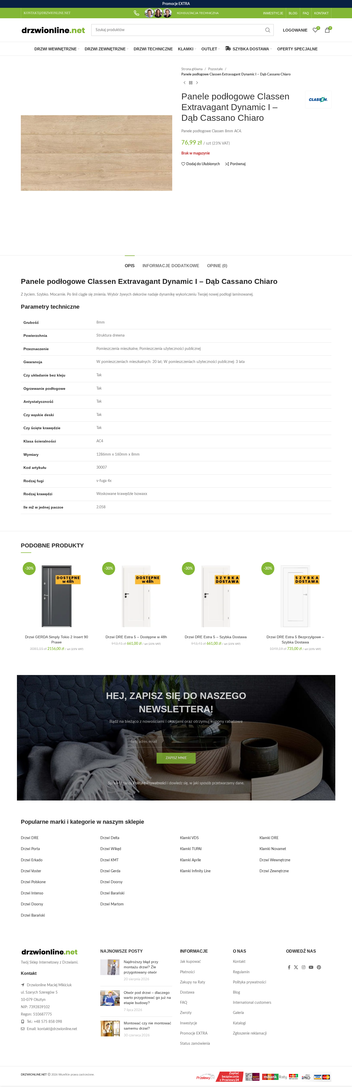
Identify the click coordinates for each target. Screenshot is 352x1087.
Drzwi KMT (109, 860)
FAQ (183, 1003)
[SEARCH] (268, 30)
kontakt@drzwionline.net (57, 1029)
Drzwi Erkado (31, 860)
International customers (252, 1003)
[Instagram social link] (303, 967)
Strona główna (191, 69)
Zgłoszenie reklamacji (250, 1033)
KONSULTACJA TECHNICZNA (198, 13)
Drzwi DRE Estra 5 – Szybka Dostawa (216, 637)
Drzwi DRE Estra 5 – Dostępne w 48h (136, 637)
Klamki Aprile (190, 860)
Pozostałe (215, 69)
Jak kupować (190, 962)
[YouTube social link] (311, 967)
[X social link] (296, 967)
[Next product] (197, 83)
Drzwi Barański (33, 915)
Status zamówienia (195, 1044)
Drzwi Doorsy (32, 904)
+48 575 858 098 (48, 1022)
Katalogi (239, 1023)
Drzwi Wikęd (110, 849)
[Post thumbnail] (110, 970)
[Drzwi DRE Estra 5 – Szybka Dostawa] (216, 596)
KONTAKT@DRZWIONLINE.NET (47, 13)
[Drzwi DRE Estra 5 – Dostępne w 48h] (136, 596)
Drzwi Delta (109, 838)
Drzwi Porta (30, 849)
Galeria (238, 1013)
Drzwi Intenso (32, 893)
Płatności (187, 972)
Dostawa (187, 992)
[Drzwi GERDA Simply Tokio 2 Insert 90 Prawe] (57, 596)
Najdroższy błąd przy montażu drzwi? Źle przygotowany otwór (141, 967)
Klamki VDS (189, 838)
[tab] (130, 263)
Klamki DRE (269, 838)
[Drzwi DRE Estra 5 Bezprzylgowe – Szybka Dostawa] (295, 596)
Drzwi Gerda (110, 871)
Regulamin (241, 972)
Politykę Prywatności (149, 783)
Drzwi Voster (31, 871)
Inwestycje (188, 1023)
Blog (236, 992)
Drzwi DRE (30, 838)
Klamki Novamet (273, 849)
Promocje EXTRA (193, 1033)
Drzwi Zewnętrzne (274, 871)
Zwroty (186, 1013)
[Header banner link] (176, 4)
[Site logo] (53, 30)
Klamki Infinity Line (195, 871)
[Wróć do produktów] (191, 83)
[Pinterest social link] (319, 967)
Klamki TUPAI (191, 849)
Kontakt (239, 962)
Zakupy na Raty (192, 982)
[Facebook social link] (289, 967)
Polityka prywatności (249, 982)
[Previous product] (184, 83)
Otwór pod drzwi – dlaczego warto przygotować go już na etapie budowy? (147, 997)
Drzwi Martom (112, 904)
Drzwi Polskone (33, 882)
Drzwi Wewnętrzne (275, 860)
